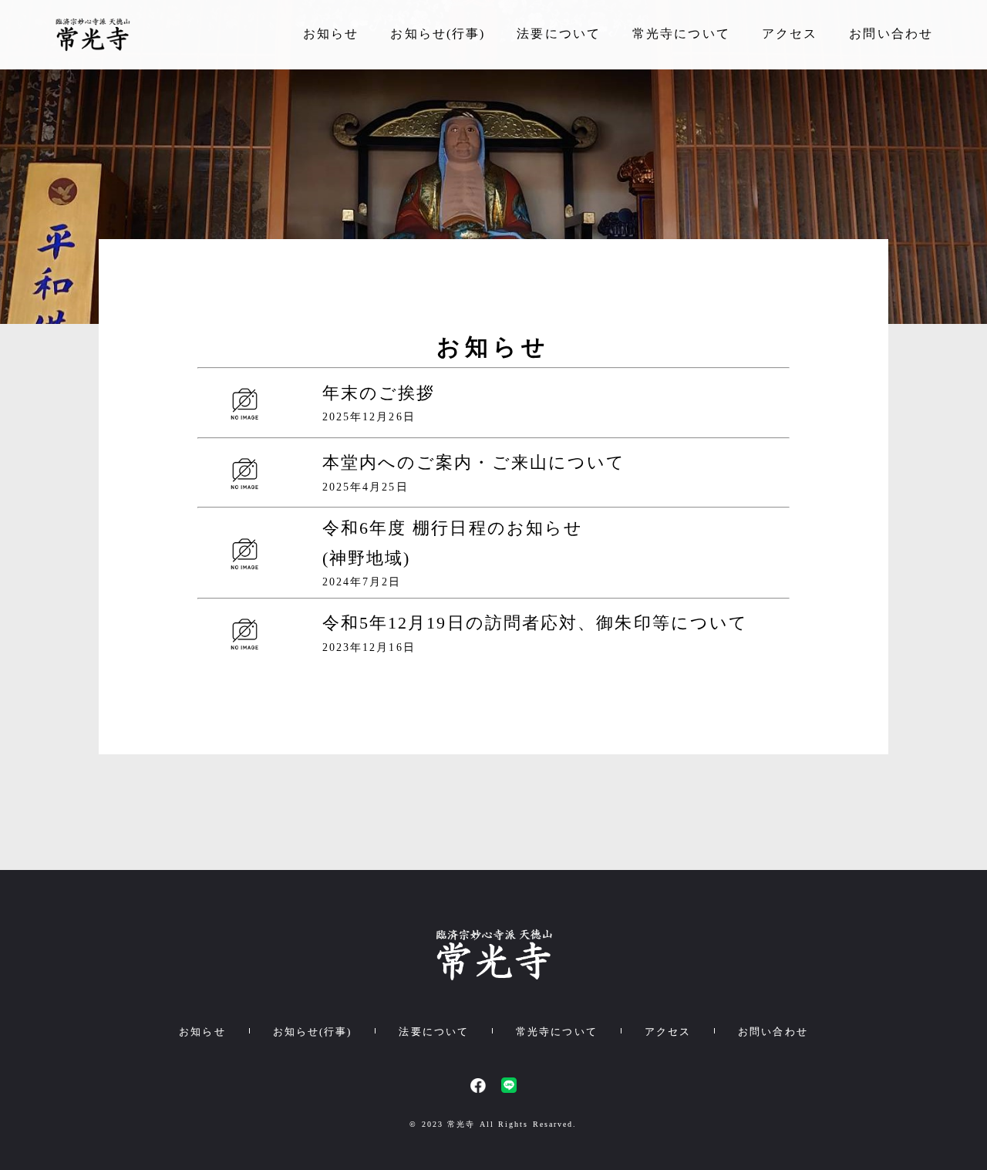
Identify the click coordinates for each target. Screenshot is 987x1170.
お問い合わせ (891, 33)
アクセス (789, 33)
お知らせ (331, 33)
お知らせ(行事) (437, 33)
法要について (559, 33)
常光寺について (681, 33)
